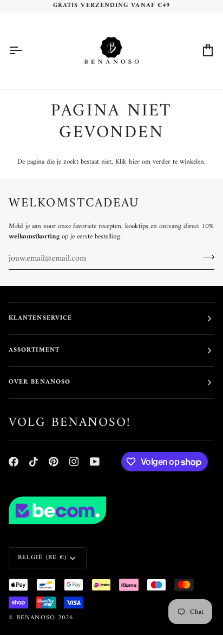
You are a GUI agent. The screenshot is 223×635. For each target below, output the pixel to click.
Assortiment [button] (34, 350)
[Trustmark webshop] (111, 510)
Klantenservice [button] (40, 318)
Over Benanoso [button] (39, 382)
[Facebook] (13, 461)
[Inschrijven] (205, 257)
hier (134, 161)
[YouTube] (95, 461)
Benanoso (35, 618)
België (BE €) (42, 557)
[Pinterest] (53, 461)
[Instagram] (74, 461)
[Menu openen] (25, 50)
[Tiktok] (33, 461)
